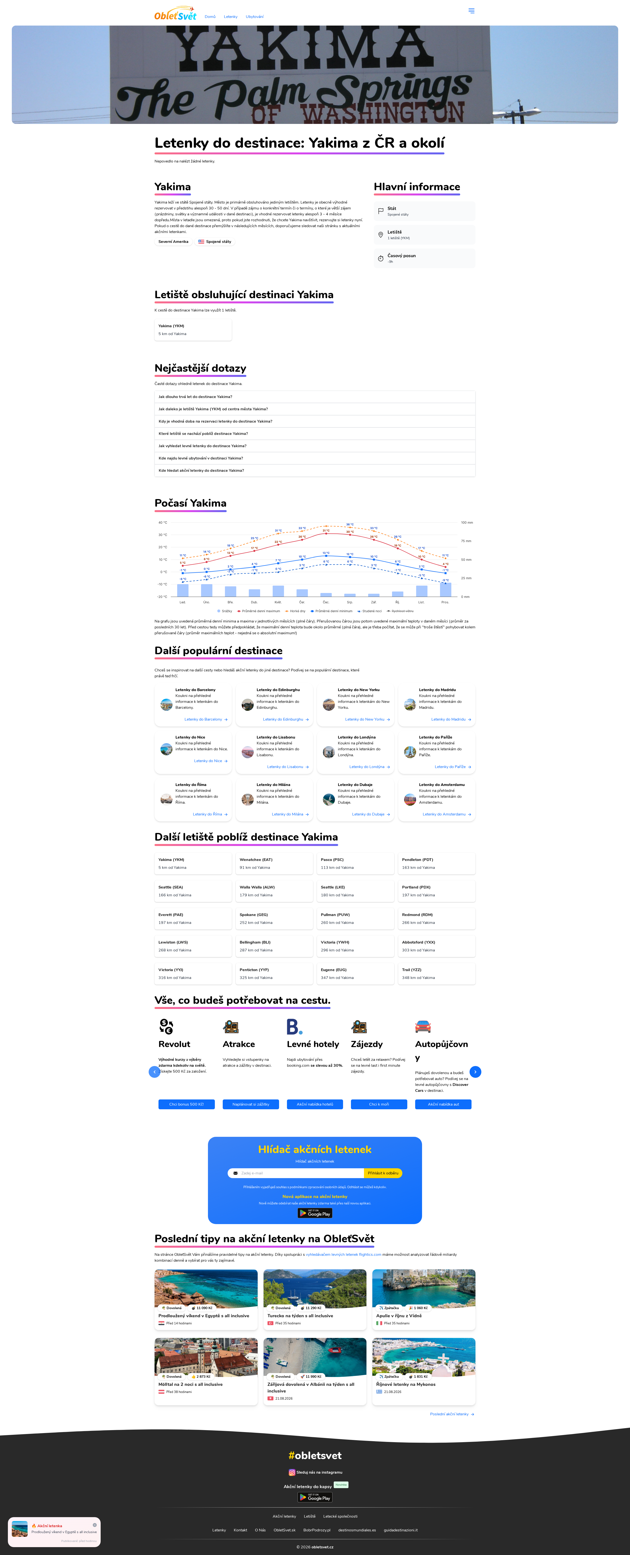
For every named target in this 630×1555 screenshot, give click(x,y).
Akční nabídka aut (443, 1104)
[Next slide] (475, 1072)
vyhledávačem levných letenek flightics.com (343, 1254)
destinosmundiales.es (357, 1530)
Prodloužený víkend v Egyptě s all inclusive (64, 1532)
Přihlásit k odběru (383, 1173)
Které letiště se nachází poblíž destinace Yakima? (203, 433)
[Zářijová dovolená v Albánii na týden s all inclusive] (315, 1357)
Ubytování (255, 16)
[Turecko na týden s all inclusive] (315, 1289)
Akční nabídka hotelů (315, 1104)
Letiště (309, 1516)
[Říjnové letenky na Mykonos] (423, 1357)
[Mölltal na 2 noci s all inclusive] (206, 1357)
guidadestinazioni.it (401, 1530)
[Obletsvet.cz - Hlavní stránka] (176, 11)
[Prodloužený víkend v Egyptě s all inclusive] (206, 1289)
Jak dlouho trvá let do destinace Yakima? (195, 397)
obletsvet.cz (322, 1547)
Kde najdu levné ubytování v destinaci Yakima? (201, 458)
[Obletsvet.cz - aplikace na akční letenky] (315, 1213)
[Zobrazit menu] (471, 11)
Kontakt (240, 1530)
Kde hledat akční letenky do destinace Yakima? (201, 470)
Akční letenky (284, 1516)
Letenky (230, 16)
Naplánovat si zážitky (251, 1104)
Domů (210, 16)
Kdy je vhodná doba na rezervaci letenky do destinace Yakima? (215, 421)
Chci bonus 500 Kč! (186, 1104)
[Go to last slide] (154, 1072)
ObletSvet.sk (285, 1530)
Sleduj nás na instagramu (319, 1472)
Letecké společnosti (340, 1516)
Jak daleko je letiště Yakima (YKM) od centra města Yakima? (213, 409)
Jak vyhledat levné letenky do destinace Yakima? (202, 446)
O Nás (260, 1530)
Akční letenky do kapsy (315, 1486)
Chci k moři (379, 1104)
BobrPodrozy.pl (317, 1530)
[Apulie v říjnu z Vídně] (423, 1289)
